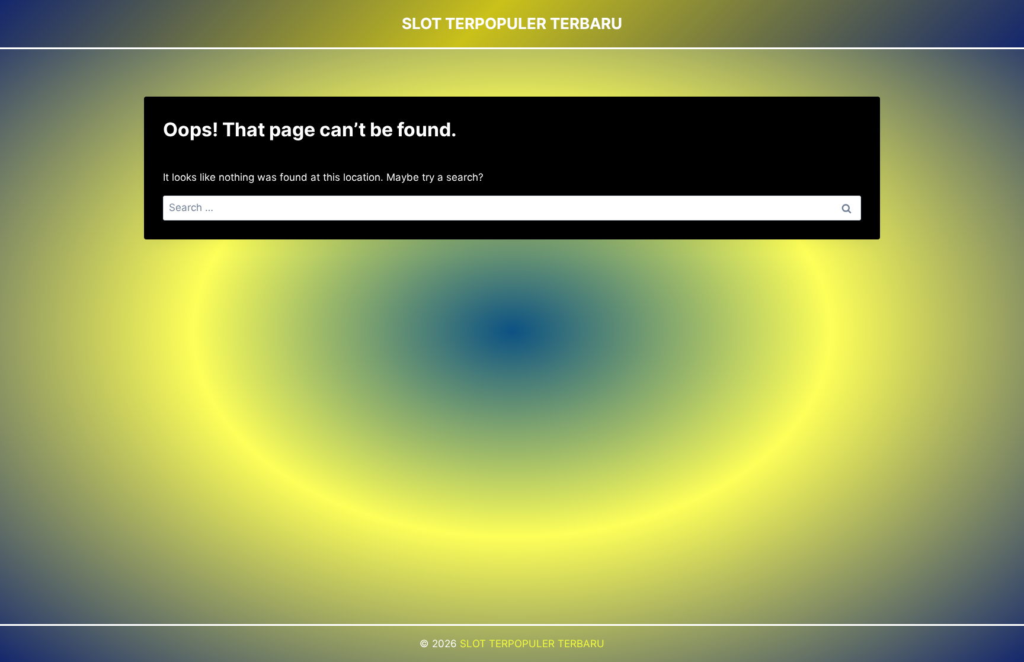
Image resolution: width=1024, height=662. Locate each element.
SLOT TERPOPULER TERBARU (532, 644)
